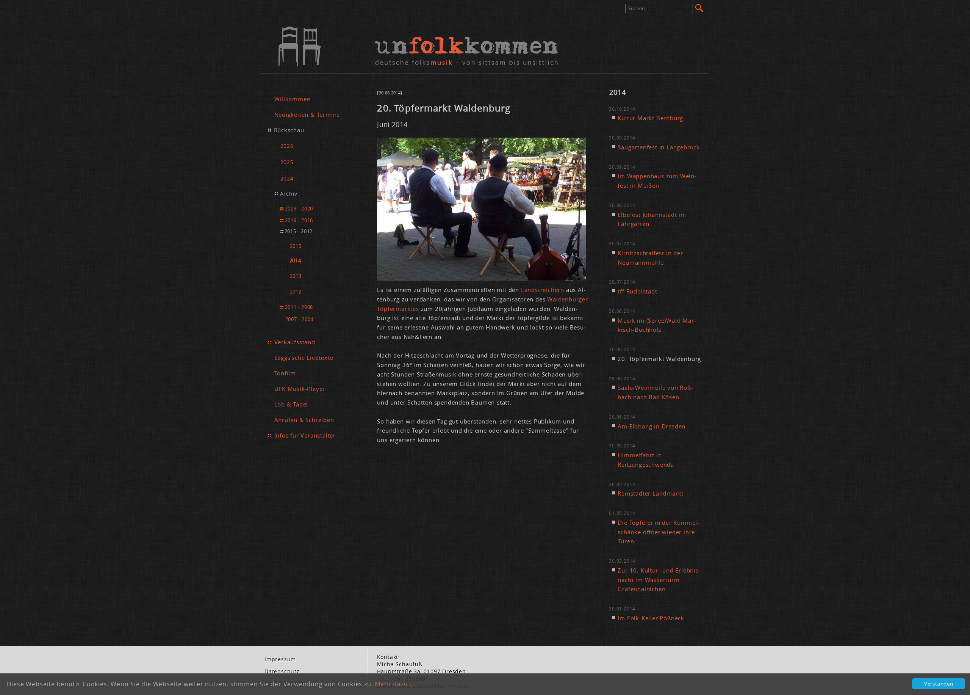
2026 (287, 145)
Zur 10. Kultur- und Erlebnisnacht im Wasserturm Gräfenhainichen (659, 579)
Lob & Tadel (291, 404)
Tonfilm (285, 373)
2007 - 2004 (299, 319)
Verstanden (938, 684)
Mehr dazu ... (395, 684)
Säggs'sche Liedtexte (303, 357)
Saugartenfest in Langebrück (659, 147)
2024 (287, 178)
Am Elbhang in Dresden (651, 426)
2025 (287, 162)
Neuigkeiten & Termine (307, 114)
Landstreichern (543, 289)
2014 (295, 260)
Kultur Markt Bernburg (650, 118)
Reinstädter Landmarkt (651, 493)
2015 (296, 246)
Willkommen (292, 99)
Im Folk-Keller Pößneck (651, 618)
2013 (296, 276)
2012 (296, 292)
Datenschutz (282, 671)
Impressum (280, 659)
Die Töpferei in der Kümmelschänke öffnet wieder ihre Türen (658, 532)
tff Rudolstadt (637, 291)
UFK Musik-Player (299, 388)
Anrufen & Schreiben (304, 420)
